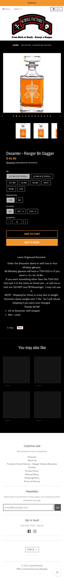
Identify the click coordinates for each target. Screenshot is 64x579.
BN (7, 171)
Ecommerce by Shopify (36, 569)
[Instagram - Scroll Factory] (35, 531)
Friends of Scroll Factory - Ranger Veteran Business (32, 464)
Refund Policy (32, 474)
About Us (32, 460)
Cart (57, 9)
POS (19, 569)
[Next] (60, 116)
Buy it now (32, 242)
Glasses (10, 206)
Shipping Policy (32, 477)
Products (32, 457)
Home (15, 45)
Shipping (10, 162)
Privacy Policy (32, 470)
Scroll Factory (36, 565)
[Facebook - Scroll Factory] (29, 531)
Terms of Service (32, 481)
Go (57, 507)
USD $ (16, 9)
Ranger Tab (11, 195)
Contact (32, 467)
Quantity (10, 218)
